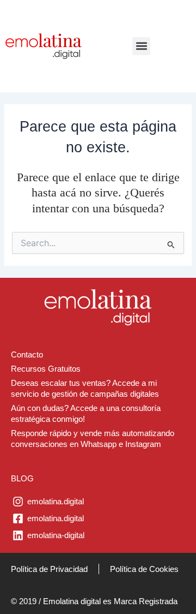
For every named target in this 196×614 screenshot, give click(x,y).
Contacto (27, 354)
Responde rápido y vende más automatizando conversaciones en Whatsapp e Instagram (92, 439)
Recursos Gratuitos (46, 369)
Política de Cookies (144, 569)
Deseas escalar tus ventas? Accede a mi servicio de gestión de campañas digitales (85, 388)
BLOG (22, 478)
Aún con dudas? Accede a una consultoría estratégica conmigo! (86, 414)
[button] (141, 46)
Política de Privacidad (49, 569)
